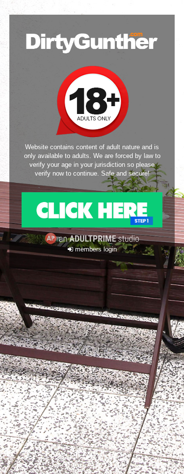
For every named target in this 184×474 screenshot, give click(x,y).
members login (95, 249)
